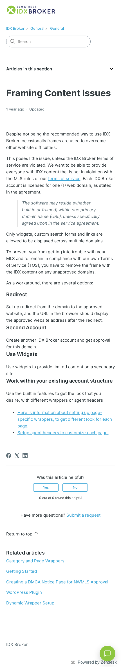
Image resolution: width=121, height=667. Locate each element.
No (75, 487)
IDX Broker (15, 28)
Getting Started (21, 571)
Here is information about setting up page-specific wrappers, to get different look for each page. (64, 419)
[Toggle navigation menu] (105, 10)
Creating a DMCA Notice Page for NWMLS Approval (57, 582)
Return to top (19, 534)
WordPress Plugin (24, 592)
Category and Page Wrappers (35, 561)
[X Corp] (16, 455)
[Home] (31, 10)
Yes (46, 487)
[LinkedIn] (25, 455)
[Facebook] (8, 455)
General (37, 28)
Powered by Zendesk (97, 662)
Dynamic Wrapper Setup (30, 603)
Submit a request (83, 515)
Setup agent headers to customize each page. (63, 432)
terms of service (64, 178)
